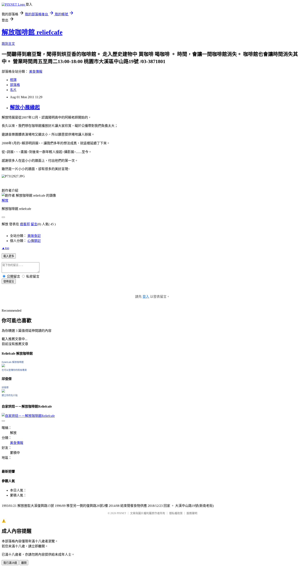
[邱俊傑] (3, 391)
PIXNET (121, 513)
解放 (5, 200)
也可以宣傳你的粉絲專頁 (14, 370)
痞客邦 (25, 224)
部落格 (15, 85)
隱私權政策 (176, 513)
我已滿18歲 (10, 562)
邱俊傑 (5, 387)
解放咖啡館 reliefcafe (32, 32)
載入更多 (8, 256)
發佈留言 (8, 281)
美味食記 (34, 236)
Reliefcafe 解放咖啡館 (13, 362)
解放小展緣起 (25, 107)
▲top (5, 248)
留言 (34, 224)
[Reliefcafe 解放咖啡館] (3, 366)
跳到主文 (8, 43)
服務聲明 (192, 513)
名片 (13, 90)
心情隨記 (34, 241)
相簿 (13, 80)
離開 (24, 562)
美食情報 (35, 71)
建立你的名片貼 (10, 395)
